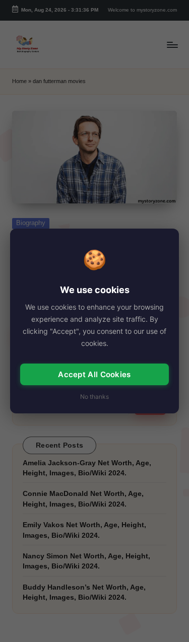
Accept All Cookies (94, 374)
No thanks (94, 396)
